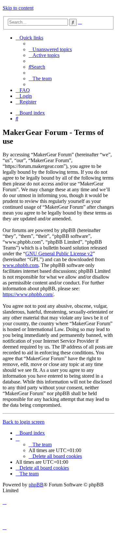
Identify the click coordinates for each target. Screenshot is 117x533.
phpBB (36, 484)
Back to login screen (24, 422)
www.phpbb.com (20, 265)
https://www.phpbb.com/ (28, 294)
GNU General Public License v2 (59, 253)
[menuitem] (50, 49)
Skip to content (18, 8)
